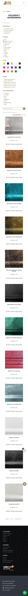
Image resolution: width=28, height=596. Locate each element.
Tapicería (6, 53)
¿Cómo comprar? (6, 547)
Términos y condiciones (8, 551)
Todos (5, 55)
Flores (5, 98)
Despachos (5, 548)
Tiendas (4, 557)
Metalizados (6, 99)
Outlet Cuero (7, 49)
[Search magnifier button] (24, 109)
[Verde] (16, 71)
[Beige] (12, 63)
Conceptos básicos (7, 562)
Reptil (5, 104)
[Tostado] (12, 71)
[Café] (19, 63)
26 (17, 518)
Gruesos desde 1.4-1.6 (8, 80)
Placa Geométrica (7, 102)
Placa (5, 50)
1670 (5, 39)
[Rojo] (4, 71)
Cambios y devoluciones (8, 550)
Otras (5, 101)
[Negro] (19, 67)
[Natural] (16, 67)
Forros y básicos (7, 47)
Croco (5, 96)
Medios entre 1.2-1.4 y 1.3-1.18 (10, 82)
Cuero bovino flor (7, 31)
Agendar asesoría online (8, 560)
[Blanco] (16, 63)
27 (19, 518)
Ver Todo (5, 541)
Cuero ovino (6, 33)
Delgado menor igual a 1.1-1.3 (9, 79)
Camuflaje (6, 94)
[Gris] (8, 67)
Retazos (5, 52)
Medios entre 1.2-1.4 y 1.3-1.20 (10, 85)
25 (15, 518)
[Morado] (12, 67)
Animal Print (6, 93)
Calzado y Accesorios (8, 41)
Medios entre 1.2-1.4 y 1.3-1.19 (10, 84)
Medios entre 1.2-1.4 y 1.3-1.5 (9, 87)
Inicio (4, 11)
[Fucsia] (4, 67)
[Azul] (8, 63)
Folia (5, 45)
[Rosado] (8, 71)
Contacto (5, 559)
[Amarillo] (4, 63)
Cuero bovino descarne (8, 30)
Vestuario (6, 56)
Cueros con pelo (7, 42)
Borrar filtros (6, 22)
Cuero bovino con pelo (8, 28)
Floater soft (6, 44)
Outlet (4, 538)
